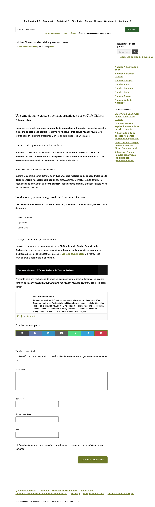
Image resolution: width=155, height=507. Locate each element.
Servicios (109, 21)
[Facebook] (21, 316)
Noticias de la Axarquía (121, 493)
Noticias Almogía (123, 80)
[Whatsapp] (35, 316)
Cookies (44, 491)
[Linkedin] (28, 316)
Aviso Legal (87, 491)
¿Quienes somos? (26, 491)
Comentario (21, 369)
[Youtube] (31, 316)
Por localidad (31, 21)
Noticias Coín (122, 92)
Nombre (19, 399)
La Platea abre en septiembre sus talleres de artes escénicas (127, 126)
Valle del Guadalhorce (52, 33)
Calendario (48, 21)
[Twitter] (25, 316)
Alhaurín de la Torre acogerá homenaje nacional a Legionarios (127, 136)
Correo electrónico (24, 414)
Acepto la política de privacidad (136, 57)
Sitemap (75, 493)
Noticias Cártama (124, 88)
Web (17, 429)
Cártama (73, 33)
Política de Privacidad (65, 491)
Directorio (77, 21)
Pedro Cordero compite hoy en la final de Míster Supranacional (127, 145)
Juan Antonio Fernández (28, 47)
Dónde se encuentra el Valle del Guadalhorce (41, 493)
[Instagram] (18, 316)
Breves (98, 21)
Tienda (88, 21)
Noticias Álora (122, 84)
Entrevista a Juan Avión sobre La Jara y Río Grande (127, 117)
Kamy (79, 501)
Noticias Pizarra (123, 96)
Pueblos (65, 33)
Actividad (62, 21)
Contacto (123, 21)
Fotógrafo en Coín (93, 493)
